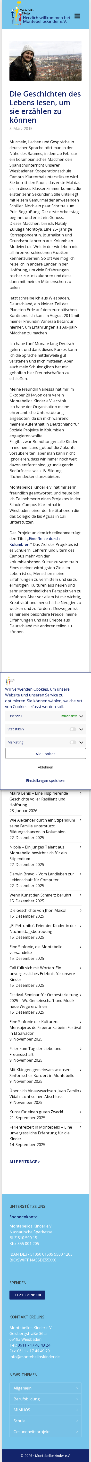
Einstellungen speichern (45, 780)
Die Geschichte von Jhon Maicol (37, 910)
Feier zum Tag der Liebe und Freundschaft (35, 1051)
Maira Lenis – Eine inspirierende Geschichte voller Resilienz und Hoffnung (38, 799)
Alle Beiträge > (24, 1161)
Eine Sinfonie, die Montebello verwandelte (36, 949)
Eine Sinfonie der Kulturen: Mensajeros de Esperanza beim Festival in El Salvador (45, 1027)
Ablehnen (45, 766)
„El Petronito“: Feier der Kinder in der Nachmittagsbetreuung (42, 928)
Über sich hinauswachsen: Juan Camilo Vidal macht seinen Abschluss (44, 1093)
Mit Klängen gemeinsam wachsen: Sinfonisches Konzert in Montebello (41, 1072)
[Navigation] (77, 15)
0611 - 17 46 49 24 (34, 1345)
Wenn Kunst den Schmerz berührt (40, 895)
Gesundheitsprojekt (32, 1431)
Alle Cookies (46, 753)
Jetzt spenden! (27, 1295)
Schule (19, 1420)
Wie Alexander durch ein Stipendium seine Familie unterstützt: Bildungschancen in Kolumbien (42, 825)
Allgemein (23, 1388)
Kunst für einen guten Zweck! (36, 1112)
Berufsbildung (27, 1399)
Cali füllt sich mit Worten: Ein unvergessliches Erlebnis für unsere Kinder (42, 973)
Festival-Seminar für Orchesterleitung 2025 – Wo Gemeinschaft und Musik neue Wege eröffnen (43, 1000)
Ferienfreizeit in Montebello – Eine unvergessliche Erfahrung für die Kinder (40, 1132)
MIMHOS (22, 1410)
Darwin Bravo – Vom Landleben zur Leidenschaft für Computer (41, 876)
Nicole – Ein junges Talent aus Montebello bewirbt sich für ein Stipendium (38, 852)
